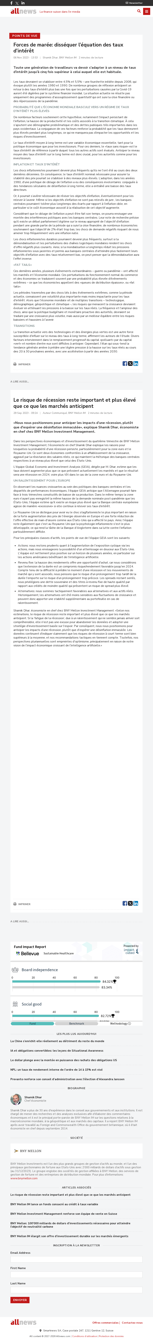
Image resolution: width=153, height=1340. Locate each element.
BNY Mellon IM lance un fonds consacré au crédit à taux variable (54, 1204)
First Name (18, 1268)
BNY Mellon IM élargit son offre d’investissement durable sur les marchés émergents (69, 1236)
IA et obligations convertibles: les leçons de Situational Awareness (56, 1050)
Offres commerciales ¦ (106, 1323)
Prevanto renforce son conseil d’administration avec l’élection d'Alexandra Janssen (67, 1079)
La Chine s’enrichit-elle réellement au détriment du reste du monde (57, 1041)
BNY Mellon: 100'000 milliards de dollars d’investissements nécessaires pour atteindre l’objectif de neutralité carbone (70, 1225)
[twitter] (130, 363)
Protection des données (111, 1336)
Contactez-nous (132, 1323)
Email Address (20, 1253)
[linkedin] (135, 363)
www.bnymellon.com (24, 1178)
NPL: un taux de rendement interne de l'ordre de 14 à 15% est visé (56, 1069)
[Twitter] (16, 3)
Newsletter (136, 2)
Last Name (18, 1283)
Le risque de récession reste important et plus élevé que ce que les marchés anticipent (70, 1194)
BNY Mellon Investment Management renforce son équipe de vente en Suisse (63, 1214)
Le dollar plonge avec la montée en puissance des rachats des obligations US (63, 1060)
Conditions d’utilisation (84, 1336)
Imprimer (24, 364)
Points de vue (24, 36)
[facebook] (125, 363)
